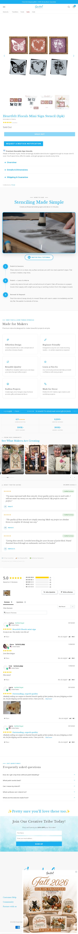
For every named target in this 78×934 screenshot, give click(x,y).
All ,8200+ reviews (69, 485)
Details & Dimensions (17, 170)
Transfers (15, 12)
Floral (13, 185)
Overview (11, 162)
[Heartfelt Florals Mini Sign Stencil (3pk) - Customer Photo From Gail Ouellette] (6, 593)
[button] (70, 637)
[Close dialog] (76, 872)
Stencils (5, 12)
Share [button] (7, 637)
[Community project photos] (39, 462)
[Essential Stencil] (39, 7)
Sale (28, 12)
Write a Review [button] (68, 592)
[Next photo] (74, 477)
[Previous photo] (70, 477)
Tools (22, 12)
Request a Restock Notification (23, 144)
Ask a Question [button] (50, 592)
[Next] (73, 56)
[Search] (69, 7)
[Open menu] (4, 7)
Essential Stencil (21, 922)
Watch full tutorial (40, 257)
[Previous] (4, 56)
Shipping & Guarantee (17, 177)
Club (33, 12)
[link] (50, 902)
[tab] (2, 477)
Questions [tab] (19, 602)
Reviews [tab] (7, 602)
